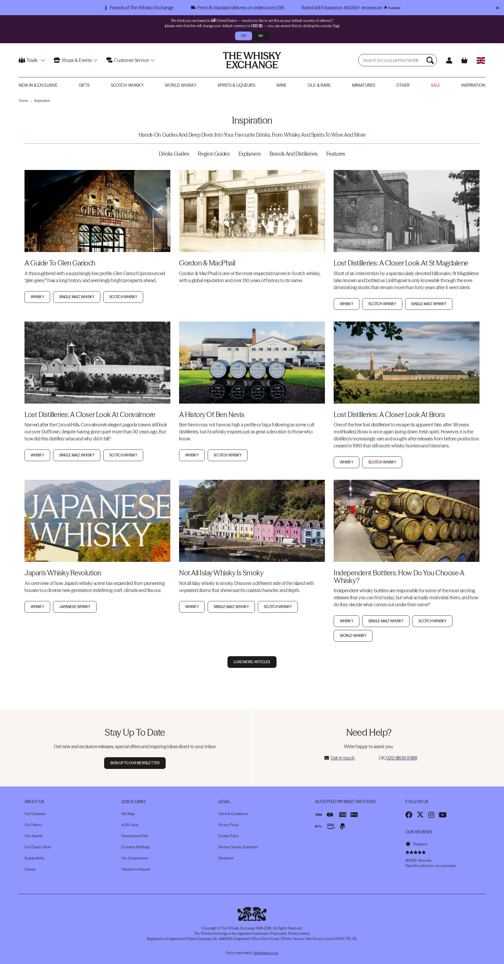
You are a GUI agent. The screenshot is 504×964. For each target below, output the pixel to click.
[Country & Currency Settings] (481, 60)
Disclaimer (226, 858)
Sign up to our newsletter (135, 763)
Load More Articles (252, 662)
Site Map (128, 813)
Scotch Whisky (127, 85)
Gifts (84, 85)
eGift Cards (129, 824)
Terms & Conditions (233, 813)
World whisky (353, 635)
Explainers (250, 153)
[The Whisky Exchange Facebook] (408, 814)
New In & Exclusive (38, 85)
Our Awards (33, 835)
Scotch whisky (123, 297)
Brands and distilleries (294, 153)
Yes (243, 36)
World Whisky (181, 85)
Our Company (35, 813)
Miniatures (363, 85)
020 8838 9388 (401, 758)
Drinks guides (174, 153)
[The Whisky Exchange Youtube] (443, 814)
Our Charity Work (37, 847)
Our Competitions (134, 858)
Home (23, 100)
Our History (33, 824)
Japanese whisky (74, 607)
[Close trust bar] (497, 7)
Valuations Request (135, 869)
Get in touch (343, 758)
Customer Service (131, 60)
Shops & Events (77, 60)
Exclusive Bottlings (135, 847)
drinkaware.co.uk (265, 952)
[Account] (449, 60)
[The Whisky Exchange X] (420, 814)
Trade (32, 60)
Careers (30, 869)
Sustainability (34, 858)
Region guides (214, 153)
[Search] (431, 60)
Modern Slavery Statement (238, 847)
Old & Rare (319, 85)
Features (335, 153)
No (261, 36)
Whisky (37, 297)
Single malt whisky (76, 297)
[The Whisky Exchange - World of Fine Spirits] (252, 60)
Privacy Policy (228, 824)
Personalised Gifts (134, 835)
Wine (281, 85)
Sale (435, 85)
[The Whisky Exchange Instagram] (431, 814)
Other (403, 85)
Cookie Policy (228, 835)
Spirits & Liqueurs (236, 85)
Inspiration (473, 85)
